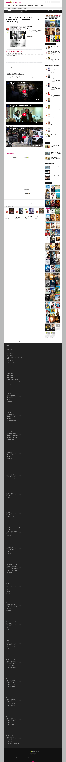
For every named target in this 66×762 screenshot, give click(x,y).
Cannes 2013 (8, 489)
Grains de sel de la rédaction (12, 14)
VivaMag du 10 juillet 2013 (10, 665)
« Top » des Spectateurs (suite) (11, 369)
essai (8, 648)
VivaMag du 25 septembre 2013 (11, 712)
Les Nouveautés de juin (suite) (11, 429)
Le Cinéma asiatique (10, 373)
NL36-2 (8, 631)
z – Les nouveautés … (9, 741)
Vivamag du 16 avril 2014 (10, 682)
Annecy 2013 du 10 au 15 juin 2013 (12, 568)
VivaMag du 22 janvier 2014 (10, 703)
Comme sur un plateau (10, 516)
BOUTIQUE (41, 5)
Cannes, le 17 (8, 497)
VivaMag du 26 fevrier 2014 (10, 714)
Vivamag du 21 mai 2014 (10, 701)
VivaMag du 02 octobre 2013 (10, 659)
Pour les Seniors (9, 452)
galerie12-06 (8, 600)
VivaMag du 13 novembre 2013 (11, 676)
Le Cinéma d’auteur (10, 375)
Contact (25, 8)
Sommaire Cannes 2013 (10, 581)
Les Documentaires (10, 397)
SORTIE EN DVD (24, 14)
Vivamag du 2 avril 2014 (10, 697)
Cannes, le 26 (8, 514)
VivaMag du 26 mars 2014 (10, 718)
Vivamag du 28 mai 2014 (10, 722)
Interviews (9, 8)
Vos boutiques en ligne (10, 153)
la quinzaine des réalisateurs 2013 (11, 604)
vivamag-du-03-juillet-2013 (10, 739)
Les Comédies (9, 389)
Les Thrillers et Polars (10, 439)
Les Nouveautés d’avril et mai (11, 420)
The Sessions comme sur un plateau (12, 531)
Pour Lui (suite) (9, 458)
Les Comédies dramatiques (11, 393)
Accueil (9, 5)
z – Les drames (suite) (10, 468)
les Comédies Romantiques (11, 395)
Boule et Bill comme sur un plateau (12, 520)
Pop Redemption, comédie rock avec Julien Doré (14, 527)
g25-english (8, 591)
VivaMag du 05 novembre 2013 (11, 663)
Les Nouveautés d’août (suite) (11, 416)
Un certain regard (9, 657)
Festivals (36, 5)
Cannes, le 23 (8, 508)
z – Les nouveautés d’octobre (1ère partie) (13, 743)
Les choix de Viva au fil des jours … (12, 606)
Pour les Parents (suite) (10, 450)
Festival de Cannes (10, 574)
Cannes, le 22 (8, 506)
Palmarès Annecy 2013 (10, 650)
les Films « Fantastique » (10, 403)
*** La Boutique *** (9, 353)
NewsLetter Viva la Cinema (10, 644)
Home (6, 341)
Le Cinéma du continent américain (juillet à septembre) (13, 384)
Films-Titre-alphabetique (10, 583)
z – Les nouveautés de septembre (11, 745)
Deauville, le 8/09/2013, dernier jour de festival (15, 560)
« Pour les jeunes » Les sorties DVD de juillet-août (14, 482)
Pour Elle (8, 441)
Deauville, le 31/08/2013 (11, 553)
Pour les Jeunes (9, 446)
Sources (7, 655)
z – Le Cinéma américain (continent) (12, 460)
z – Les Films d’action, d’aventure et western (14, 470)
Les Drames (9, 399)
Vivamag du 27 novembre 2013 (11, 720)
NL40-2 (8, 640)
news (7, 627)
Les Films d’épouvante (10, 408)
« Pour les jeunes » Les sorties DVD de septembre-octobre (15, 358)
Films (13, 5)
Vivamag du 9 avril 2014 (10, 737)
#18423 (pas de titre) (9, 349)
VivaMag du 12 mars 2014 (10, 674)
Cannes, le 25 (8, 512)
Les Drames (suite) (10, 401)
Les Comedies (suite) (10, 391)
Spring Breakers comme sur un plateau (13, 529)
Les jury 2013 (8, 610)
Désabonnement (9, 537)
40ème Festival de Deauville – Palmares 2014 (14, 564)
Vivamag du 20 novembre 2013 (11, 699)
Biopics (8, 371)
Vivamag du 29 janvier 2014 (10, 724)
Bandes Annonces (30, 5)
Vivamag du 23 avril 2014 (10, 705)
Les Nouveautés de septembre (11, 433)
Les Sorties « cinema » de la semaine (12, 617)
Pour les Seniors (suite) (10, 454)
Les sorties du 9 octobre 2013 (11, 619)
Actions (7, 14)
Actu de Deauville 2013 (11, 543)
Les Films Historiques (10, 412)
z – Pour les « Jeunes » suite (11, 476)
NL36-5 (8, 636)
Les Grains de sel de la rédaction (21, 5)
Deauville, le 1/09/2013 (11, 545)
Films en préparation (20, 8)
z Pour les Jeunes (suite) (10, 480)
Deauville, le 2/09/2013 (11, 547)
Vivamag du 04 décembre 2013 (11, 661)
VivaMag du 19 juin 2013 (10, 693)
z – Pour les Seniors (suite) (11, 478)
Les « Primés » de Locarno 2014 (12, 579)
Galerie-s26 (8, 598)
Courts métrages (9, 535)
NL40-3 (8, 642)
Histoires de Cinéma (14, 8)
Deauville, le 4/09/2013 (11, 555)
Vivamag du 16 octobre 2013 (10, 684)
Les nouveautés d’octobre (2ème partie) (12, 612)
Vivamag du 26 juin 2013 (10, 716)
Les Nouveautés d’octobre (11, 422)
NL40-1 (8, 638)
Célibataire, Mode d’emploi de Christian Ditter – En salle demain (36, 10)
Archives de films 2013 (10, 487)
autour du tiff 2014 (10, 572)
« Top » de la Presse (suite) (11, 362)
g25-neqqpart (8, 593)
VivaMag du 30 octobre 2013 (10, 726)
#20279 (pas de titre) (9, 347)
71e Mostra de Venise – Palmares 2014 (13, 566)
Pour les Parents (9, 448)
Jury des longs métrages (10, 602)
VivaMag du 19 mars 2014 (10, 695)
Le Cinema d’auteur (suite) (11, 377)
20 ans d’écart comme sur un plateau (12, 518)
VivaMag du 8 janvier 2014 (10, 735)
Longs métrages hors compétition (11, 621)
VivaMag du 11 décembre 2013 (11, 667)
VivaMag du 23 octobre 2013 (10, 707)
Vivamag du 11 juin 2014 (10, 669)
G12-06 (7, 589)
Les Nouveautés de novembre (11, 431)
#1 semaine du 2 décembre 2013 (12, 646)
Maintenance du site (9, 625)
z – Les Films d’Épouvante (11, 474)
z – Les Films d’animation (11, 472)
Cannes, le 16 (8, 495)
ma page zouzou (9, 623)
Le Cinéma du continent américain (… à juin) (14, 381)
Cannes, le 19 (8, 501)
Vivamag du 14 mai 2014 (10, 678)
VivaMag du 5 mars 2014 (10, 731)
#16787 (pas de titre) (10, 355)
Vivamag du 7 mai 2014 (10, 733)
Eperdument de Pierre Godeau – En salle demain (52, 10)
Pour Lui (8, 456)
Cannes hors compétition (10, 493)
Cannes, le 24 (8, 510)
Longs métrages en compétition (12, 570)
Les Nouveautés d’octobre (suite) (12, 437)
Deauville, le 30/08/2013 (11, 551)
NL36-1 (8, 629)
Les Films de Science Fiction (11, 410)
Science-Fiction (21, 14)
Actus (5, 8)
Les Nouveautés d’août (10, 414)
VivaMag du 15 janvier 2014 (10, 680)
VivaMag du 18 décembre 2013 (11, 688)
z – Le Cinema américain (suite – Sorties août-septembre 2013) (14, 463)
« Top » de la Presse (10, 360)
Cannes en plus (8, 491)
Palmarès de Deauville (11, 562)
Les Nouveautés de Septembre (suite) (13, 435)
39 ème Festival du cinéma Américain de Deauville (15, 541)
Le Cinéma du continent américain (12, 379)
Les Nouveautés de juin (10, 427)
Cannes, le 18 (8, 499)
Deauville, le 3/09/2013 (11, 549)
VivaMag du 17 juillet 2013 (10, 686)
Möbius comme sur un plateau (12, 525)
